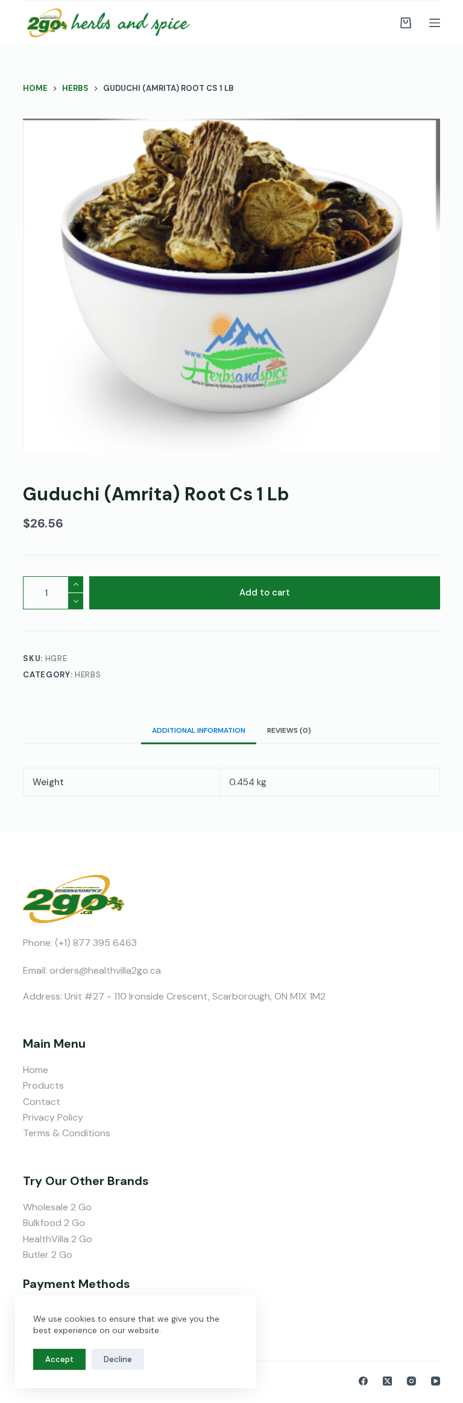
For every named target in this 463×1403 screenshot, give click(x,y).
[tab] (198, 730)
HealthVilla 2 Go (57, 1239)
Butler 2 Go (47, 1254)
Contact (41, 1101)
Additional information (198, 730)
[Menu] (434, 22)
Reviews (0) (289, 730)
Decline (118, 1359)
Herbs (88, 675)
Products (43, 1085)
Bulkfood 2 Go (54, 1222)
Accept (59, 1359)
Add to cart (264, 592)
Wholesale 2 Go (57, 1207)
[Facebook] (363, 1381)
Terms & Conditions (66, 1133)
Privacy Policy (53, 1117)
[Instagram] (411, 1381)
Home (35, 1069)
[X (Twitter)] (387, 1381)
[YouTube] (435, 1381)
